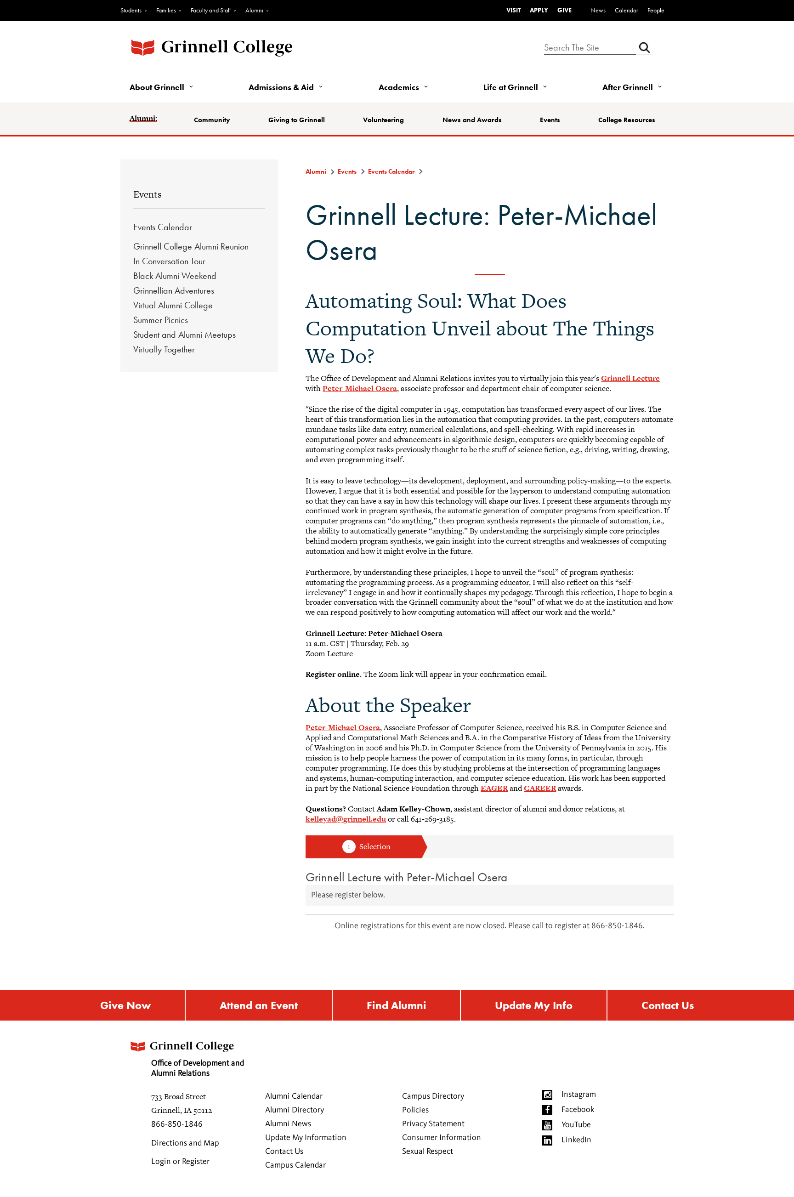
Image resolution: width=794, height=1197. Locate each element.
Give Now (125, 1005)
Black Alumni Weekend (174, 276)
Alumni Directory (294, 1110)
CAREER (540, 788)
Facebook (577, 1110)
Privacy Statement (433, 1124)
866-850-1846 (177, 1124)
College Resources (626, 120)
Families (166, 10)
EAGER (494, 788)
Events (550, 120)
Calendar (626, 10)
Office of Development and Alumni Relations (197, 1068)
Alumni (254, 10)
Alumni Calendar (294, 1096)
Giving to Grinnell (296, 120)
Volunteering (383, 120)
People (655, 10)
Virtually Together (164, 349)
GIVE (564, 10)
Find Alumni (396, 1005)
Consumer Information (441, 1138)
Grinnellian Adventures (173, 290)
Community (212, 120)
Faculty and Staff (211, 10)
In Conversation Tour (169, 261)
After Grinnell (627, 87)
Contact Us (667, 1005)
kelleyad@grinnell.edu (346, 818)
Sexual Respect (427, 1151)
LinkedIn (576, 1140)
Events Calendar (162, 227)
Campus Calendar (295, 1165)
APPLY (539, 10)
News (598, 10)
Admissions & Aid (281, 87)
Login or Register (180, 1161)
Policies (415, 1110)
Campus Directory (433, 1096)
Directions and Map (185, 1143)
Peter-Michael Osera (360, 388)
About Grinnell (157, 87)
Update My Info (534, 1005)
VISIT (513, 10)
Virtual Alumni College (173, 305)
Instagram (578, 1094)
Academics (399, 87)
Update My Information (305, 1138)
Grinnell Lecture (630, 378)
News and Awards (472, 120)
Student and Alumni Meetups (184, 334)
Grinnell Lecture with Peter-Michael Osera (406, 877)
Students (131, 10)
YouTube (576, 1125)
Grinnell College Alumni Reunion (191, 246)
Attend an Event (259, 1005)
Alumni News (288, 1124)
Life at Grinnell (510, 87)
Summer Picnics (160, 320)
